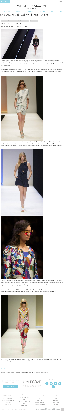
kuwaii (24, 372)
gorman (21, 372)
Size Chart (40, 400)
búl (2, 372)
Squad (42, 11)
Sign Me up (10, 386)
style (47, 372)
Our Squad (8, 404)
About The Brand (24, 397)
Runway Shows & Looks (8, 400)
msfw (37, 372)
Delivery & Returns (40, 402)
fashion (11, 372)
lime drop (28, 372)
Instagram (24, 405)
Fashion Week (16, 372)
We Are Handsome (32, 7)
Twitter (56, 404)
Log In (60, 1)
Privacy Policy (22, 409)
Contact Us (56, 398)
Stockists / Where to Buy (24, 402)
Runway (18, 11)
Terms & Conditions (40, 404)
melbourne (33, 372)
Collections (5, 11)
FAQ (61, 11)
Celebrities (30, 11)
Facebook (56, 400)
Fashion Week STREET (11, 23)
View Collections (8, 398)
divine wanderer (21, 26)
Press (52, 11)
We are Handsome (14, 1)
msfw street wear (42, 372)
